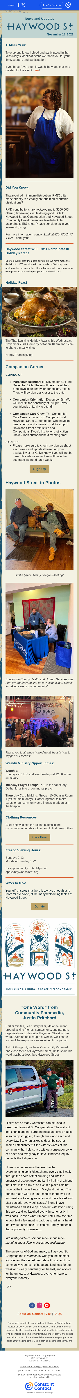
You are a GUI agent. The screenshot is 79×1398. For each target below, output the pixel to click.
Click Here (39, 837)
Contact (38, 1313)
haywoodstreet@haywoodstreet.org (43, 1374)
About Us (24, 1313)
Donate (40, 906)
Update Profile (24, 1370)
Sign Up (39, 469)
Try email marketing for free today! (39, 1393)
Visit (48, 1313)
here (36, 70)
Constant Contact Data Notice (47, 1370)
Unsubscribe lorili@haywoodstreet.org (39, 1366)
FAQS (58, 1313)
